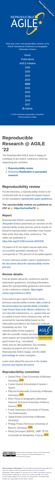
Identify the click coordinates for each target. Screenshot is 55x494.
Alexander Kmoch (11, 223)
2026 (27, 67)
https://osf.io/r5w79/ (24, 208)
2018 (27, 100)
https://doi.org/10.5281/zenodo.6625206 (23, 241)
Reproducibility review (20, 168)
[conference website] (27, 23)
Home (27, 55)
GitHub (29, 108)
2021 (27, 88)
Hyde (34, 117)
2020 (27, 92)
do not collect (32, 472)
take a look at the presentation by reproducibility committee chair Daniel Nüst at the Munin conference (26, 306)
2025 (27, 71)
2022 (27, 84)
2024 (27, 75)
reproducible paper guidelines (36, 199)
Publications (27, 59)
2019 (27, 96)
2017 (27, 104)
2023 (27, 80)
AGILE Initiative (28, 63)
